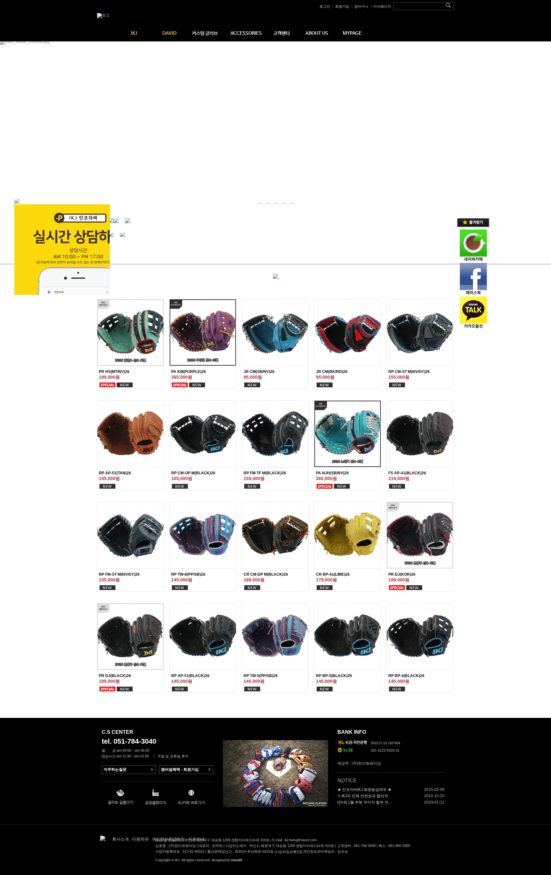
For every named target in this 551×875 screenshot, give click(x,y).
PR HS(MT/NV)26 (114, 371)
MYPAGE (352, 33)
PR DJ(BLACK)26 (115, 676)
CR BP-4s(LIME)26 (333, 574)
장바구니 (361, 6)
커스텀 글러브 (205, 33)
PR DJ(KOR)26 (401, 574)
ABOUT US (316, 33)
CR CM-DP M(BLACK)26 (266, 574)
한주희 (342, 852)
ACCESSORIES (246, 33)
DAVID (169, 33)
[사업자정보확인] (288, 852)
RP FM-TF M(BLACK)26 (265, 473)
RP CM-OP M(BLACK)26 (193, 473)
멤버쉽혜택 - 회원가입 (180, 769)
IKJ (134, 33)
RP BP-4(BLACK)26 (406, 676)
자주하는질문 (115, 769)
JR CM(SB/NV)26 (259, 371)
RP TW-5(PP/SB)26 (261, 676)
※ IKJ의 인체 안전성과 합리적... (364, 796)
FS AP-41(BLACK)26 (407, 473)
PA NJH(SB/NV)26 (332, 473)
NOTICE (347, 780)
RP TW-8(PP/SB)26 (188, 574)
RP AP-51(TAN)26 (115, 473)
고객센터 (281, 33)
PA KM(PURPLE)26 (188, 371)
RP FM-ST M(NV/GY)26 (119, 574)
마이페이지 (382, 6)
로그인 (325, 6)
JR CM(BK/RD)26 (332, 371)
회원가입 (342, 6)
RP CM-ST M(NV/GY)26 (409, 371)
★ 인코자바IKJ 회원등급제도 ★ (364, 789)
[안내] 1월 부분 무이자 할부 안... (364, 802)
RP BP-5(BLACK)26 (334, 676)
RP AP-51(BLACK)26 (190, 676)
